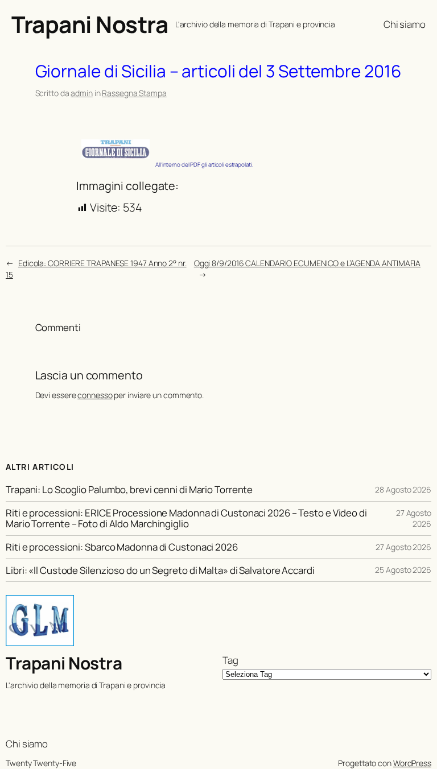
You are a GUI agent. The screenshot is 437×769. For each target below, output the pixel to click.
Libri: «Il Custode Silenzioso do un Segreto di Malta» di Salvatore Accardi (160, 570)
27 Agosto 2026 (413, 518)
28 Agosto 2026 (403, 489)
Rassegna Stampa (134, 93)
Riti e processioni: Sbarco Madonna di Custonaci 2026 (122, 546)
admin (82, 93)
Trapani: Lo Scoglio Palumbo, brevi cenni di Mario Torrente (129, 489)
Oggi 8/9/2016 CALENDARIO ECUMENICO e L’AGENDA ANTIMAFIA (307, 263)
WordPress (412, 763)
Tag (230, 660)
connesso (94, 395)
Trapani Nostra (89, 24)
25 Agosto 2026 (403, 569)
